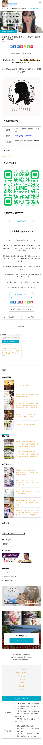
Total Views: (7, 580)
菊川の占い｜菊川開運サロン (8, 31)
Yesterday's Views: (9, 577)
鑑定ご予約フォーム (21, 294)
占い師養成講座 (21, 221)
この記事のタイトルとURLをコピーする (21, 53)
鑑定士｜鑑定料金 (21, 673)
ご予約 (21, 683)
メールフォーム (21, 641)
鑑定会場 (21, 686)
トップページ (21, 669)
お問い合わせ (21, 689)
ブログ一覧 (21, 679)
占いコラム (21, 676)
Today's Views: (8, 573)
